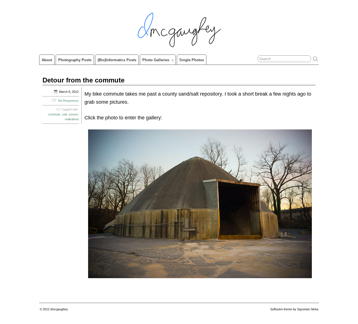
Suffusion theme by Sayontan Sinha (294, 309)
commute (54, 114)
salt (64, 114)
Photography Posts (74, 60)
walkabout (72, 119)
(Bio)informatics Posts (117, 60)
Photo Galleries (155, 60)
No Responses (68, 100)
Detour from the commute (83, 80)
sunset (73, 114)
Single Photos (191, 60)
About (47, 60)
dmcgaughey (59, 309)
